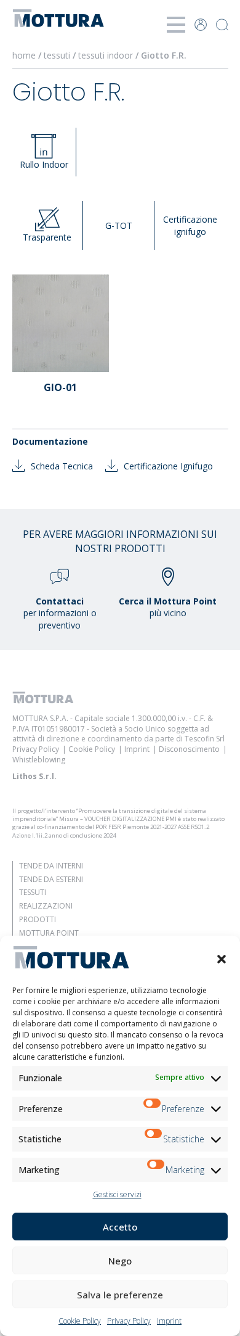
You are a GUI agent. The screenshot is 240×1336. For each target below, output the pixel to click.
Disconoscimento (189, 749)
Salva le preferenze (120, 1295)
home (24, 55)
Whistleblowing (38, 759)
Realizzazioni (46, 906)
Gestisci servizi (117, 1194)
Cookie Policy (79, 1321)
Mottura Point (49, 933)
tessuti (57, 55)
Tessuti (32, 892)
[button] (221, 959)
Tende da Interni (51, 865)
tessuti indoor (105, 55)
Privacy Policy (129, 1321)
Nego (120, 1261)
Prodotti (37, 919)
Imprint (169, 1321)
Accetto (120, 1227)
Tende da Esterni (51, 879)
